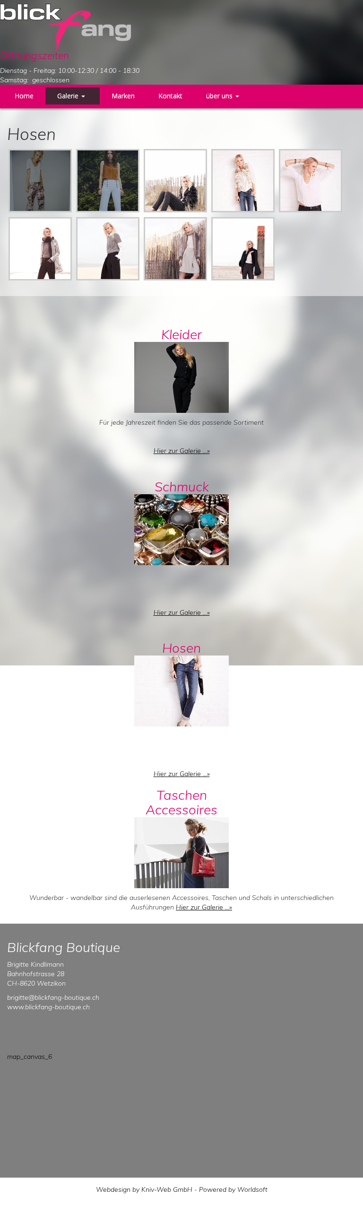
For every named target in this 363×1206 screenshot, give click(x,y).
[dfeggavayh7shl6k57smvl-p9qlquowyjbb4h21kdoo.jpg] (108, 248)
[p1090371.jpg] (108, 180)
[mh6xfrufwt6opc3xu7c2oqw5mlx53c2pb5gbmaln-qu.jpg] (175, 248)
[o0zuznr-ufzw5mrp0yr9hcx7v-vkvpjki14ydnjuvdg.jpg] (243, 248)
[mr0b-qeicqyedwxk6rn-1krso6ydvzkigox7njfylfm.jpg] (40, 248)
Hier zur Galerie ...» (182, 450)
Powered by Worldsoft (233, 1189)
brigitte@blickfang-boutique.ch (53, 997)
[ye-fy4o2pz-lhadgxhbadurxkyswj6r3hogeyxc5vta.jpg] (175, 180)
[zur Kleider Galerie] (181, 375)
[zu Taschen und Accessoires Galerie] (181, 851)
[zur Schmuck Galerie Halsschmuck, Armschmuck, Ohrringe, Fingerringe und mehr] (181, 528)
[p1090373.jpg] (40, 180)
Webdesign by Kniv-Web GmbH (144, 1189)
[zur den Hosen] (181, 689)
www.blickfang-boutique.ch (48, 1007)
